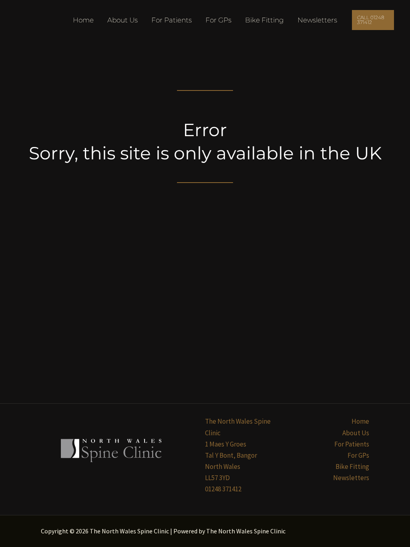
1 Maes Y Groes (225, 444)
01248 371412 (223, 489)
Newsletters (317, 20)
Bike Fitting (264, 20)
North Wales (222, 466)
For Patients (171, 20)
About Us (122, 20)
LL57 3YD (217, 477)
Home (83, 20)
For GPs (218, 20)
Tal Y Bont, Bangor (231, 455)
